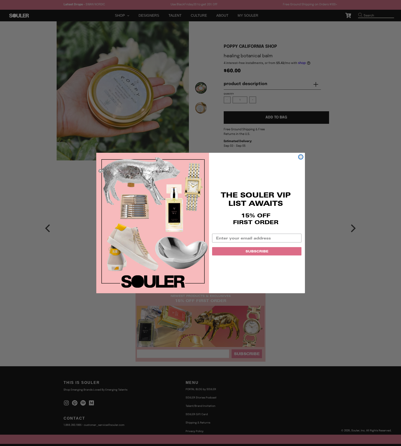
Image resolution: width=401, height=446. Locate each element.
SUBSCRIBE (257, 251)
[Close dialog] (300, 157)
